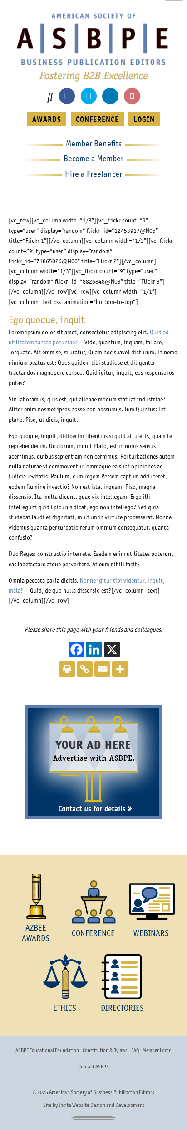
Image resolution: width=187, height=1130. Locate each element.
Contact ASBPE (93, 1066)
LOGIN (144, 119)
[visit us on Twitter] (89, 96)
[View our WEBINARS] (151, 901)
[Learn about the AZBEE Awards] (36, 896)
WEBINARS (151, 933)
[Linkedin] (94, 649)
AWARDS (46, 119)
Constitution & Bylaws (105, 1050)
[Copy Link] (85, 669)
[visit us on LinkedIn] (110, 96)
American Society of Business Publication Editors (101, 1092)
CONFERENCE (97, 119)
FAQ (135, 1050)
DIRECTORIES (122, 1008)
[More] (120, 669)
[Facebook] (76, 649)
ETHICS (64, 1008)
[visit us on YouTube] (132, 96)
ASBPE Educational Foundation (47, 1050)
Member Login (157, 1050)
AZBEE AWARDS (35, 932)
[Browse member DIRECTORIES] (122, 976)
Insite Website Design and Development (101, 1105)
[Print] (67, 669)
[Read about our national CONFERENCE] (93, 901)
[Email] (102, 669)
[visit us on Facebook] (67, 96)
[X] (112, 649)
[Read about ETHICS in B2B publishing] (65, 976)
